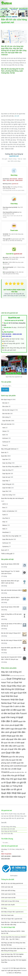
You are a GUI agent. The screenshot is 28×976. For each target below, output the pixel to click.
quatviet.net (14, 156)
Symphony (5, 546)
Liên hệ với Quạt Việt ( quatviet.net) (11, 919)
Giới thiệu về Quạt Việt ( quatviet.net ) (12, 911)
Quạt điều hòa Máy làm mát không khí (12, 498)
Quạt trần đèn (6, 420)
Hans (3, 427)
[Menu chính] (25, 3)
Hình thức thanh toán (7, 915)
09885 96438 (18, 180)
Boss (3, 507)
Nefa (3, 529)
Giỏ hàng (4, 908)
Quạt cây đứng (6, 463)
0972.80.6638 (6, 334)
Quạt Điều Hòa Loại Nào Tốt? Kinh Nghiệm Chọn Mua (13, 961)
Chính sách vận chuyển (8, 904)
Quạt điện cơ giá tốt (16, 782)
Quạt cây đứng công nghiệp (10, 466)
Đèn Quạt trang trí (6, 399)
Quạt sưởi (4, 550)
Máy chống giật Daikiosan (8, 449)
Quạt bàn (5, 459)
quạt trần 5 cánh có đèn (15, 706)
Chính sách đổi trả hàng (8, 890)
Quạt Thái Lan (13, 703)
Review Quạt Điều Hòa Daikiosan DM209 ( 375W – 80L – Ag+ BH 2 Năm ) (13, 938)
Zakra (10, 972)
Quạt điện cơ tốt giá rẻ (11, 789)
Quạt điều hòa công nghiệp (10, 536)
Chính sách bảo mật (7, 887)
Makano (4, 525)
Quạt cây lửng (6, 470)
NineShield (5, 532)
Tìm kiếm (5, 389)
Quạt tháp (5, 480)
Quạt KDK (22, 693)
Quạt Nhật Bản (7, 696)
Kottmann (5, 438)
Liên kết (16, 116)
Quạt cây (3, 452)
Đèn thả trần (6, 413)
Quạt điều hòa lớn (7, 539)
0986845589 (16, 856)
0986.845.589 (17, 334)
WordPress (18, 972)
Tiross (4, 445)
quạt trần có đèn (9, 710)
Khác (3, 522)
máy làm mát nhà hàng (14, 675)
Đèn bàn (4, 403)
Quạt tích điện (6, 488)
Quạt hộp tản (6, 473)
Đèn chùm (5, 406)
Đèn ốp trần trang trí (8, 410)
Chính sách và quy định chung (10, 901)
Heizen (4, 431)
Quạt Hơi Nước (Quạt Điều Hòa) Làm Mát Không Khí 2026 (13, 685)
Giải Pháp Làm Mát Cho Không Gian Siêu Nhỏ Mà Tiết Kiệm (13, 944)
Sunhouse (5, 442)
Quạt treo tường (7, 495)
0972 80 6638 (13, 178)
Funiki (4, 514)
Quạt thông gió (6, 484)
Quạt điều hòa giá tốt (11, 775)
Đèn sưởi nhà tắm (6, 424)
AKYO (4, 504)
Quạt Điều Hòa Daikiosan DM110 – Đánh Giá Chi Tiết (13, 932)
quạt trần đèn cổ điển (12, 743)
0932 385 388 (10, 180)
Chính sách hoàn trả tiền (8, 894)
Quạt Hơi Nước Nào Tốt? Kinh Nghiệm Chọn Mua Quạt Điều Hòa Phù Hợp (12, 955)
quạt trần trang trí (9, 717)
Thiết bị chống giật (6, 553)
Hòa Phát (5, 518)
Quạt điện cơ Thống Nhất (11, 786)
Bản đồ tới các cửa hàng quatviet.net (12, 883)
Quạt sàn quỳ (6, 477)
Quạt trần (5, 491)
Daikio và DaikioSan (8, 511)
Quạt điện (4, 456)
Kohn (3, 434)
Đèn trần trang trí (17, 797)
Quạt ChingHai (14, 678)
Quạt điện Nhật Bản (11, 793)
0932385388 (5, 859)
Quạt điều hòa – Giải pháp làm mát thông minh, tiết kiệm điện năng (13, 923)
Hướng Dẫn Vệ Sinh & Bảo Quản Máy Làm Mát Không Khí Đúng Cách (13, 949)
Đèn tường (5, 417)
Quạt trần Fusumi (19, 713)
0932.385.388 (6, 336)
